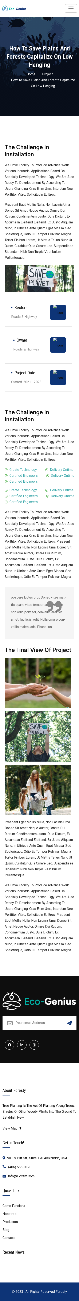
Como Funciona (14, 1206)
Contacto (9, 1238)
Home (31, 74)
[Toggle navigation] (71, 8)
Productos (10, 1222)
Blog (6, 1230)
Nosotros (9, 1214)
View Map (10, 1128)
